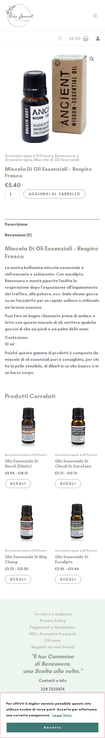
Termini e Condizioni (52, 614)
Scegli (18, 483)
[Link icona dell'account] (98, 38)
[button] (60, 38)
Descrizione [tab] (16, 224)
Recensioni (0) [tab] (18, 234)
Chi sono (52, 640)
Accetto (52, 727)
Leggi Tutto (62, 715)
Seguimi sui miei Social (52, 646)
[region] (52, 715)
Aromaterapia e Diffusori (29, 155)
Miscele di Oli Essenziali (56, 159)
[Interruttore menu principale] (95, 15)
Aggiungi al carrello (54, 194)
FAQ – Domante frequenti (52, 633)
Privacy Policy (52, 620)
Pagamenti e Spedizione (52, 627)
